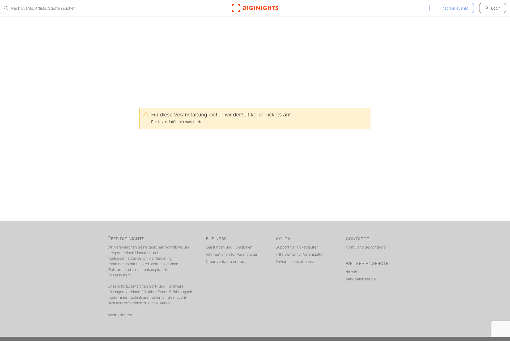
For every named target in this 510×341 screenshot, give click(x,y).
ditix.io (351, 272)
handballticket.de (361, 279)
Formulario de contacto (366, 247)
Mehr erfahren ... (122, 315)
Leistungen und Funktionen (229, 247)
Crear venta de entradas (227, 261)
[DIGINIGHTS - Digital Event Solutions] (255, 8)
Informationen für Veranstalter (231, 254)
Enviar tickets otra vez (295, 261)
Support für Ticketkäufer (297, 247)
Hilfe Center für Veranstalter (300, 254)
